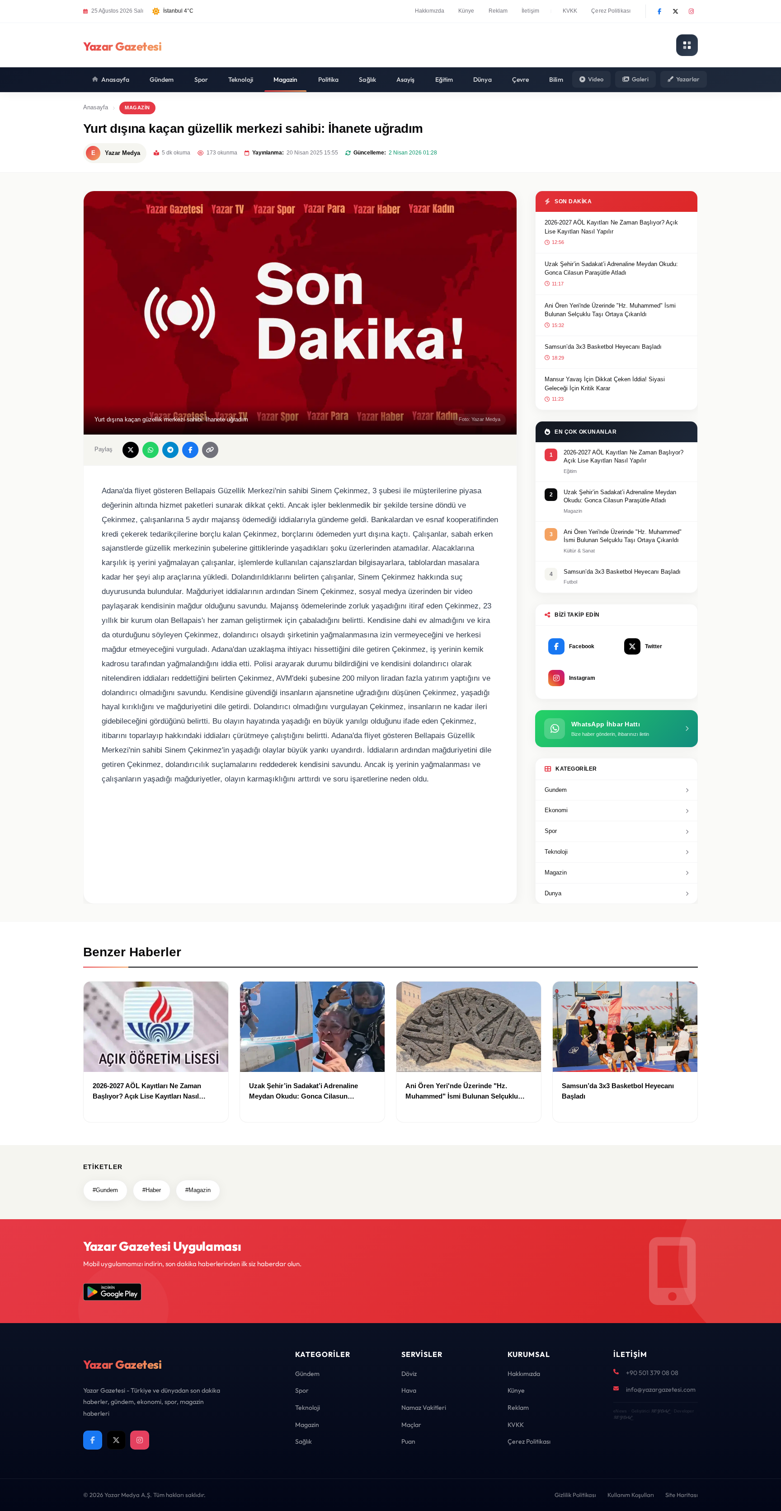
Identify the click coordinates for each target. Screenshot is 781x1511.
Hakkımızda (429, 11)
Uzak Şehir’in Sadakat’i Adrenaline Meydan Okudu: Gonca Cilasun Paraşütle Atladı (611, 268)
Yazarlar (688, 79)
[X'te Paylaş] (130, 450)
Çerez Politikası (610, 11)
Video (595, 79)
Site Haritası (681, 1494)
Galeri (640, 79)
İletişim (530, 11)
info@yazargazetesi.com (661, 1389)
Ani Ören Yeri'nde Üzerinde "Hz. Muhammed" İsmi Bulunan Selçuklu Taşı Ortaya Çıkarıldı (610, 310)
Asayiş (405, 79)
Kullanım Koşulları (630, 1494)
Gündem (162, 79)
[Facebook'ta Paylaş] (190, 450)
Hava (408, 1390)
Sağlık (367, 79)
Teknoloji (240, 79)
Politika (328, 79)
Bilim (556, 79)
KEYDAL (660, 1411)
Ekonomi (556, 810)
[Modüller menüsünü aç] (687, 45)
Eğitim (444, 79)
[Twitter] (675, 11)
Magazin (285, 79)
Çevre (520, 79)
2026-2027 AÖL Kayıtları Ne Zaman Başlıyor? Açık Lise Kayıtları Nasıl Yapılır (611, 227)
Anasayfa (115, 79)
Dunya (553, 893)
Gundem (556, 789)
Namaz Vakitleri (423, 1407)
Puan (408, 1441)
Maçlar (411, 1425)
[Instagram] (691, 11)
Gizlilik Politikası (575, 1494)
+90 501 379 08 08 (652, 1373)
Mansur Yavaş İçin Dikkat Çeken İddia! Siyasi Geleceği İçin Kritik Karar (605, 384)
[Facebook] (659, 11)
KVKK (570, 11)
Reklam (498, 11)
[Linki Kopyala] (210, 450)
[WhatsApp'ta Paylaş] (150, 450)
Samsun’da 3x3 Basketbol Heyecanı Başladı (603, 346)
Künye (466, 11)
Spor (201, 79)
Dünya (482, 79)
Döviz (409, 1374)
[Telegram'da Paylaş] (170, 450)
